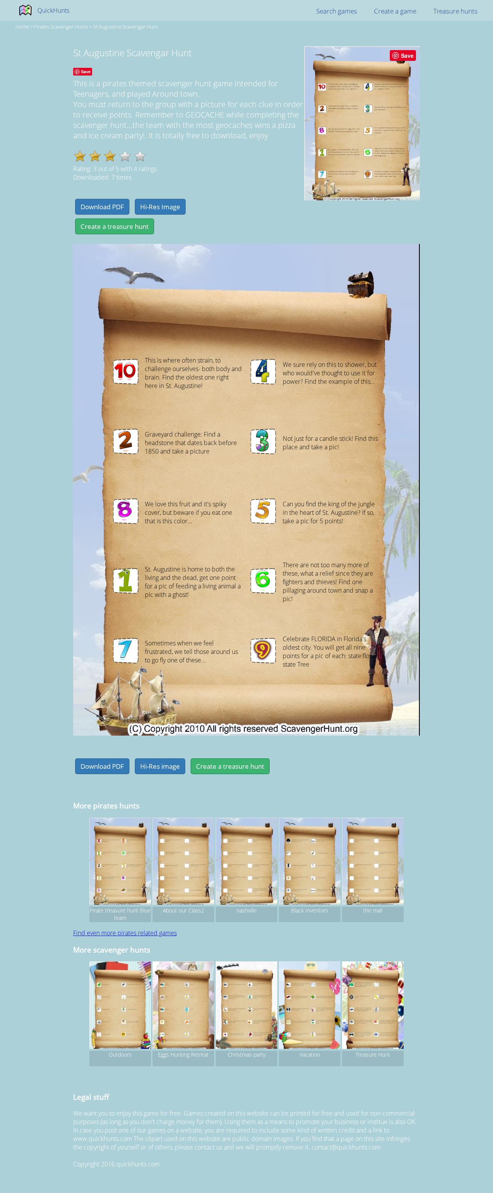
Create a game (395, 11)
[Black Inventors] (309, 862)
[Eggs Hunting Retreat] (183, 1006)
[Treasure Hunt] (373, 1006)
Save (407, 55)
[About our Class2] (183, 862)
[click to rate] (125, 156)
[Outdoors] (120, 1006)
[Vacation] (309, 1006)
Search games (336, 11)
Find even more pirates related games (125, 933)
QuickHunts (53, 10)
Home (22, 26)
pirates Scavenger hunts (61, 26)
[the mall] (373, 862)
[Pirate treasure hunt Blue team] (120, 862)
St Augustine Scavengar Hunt (125, 26)
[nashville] (246, 862)
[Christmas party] (246, 1006)
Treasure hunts (455, 11)
